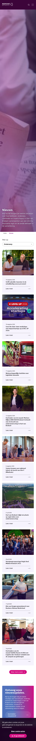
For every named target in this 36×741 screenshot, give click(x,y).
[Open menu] (33, 5)
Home (5, 233)
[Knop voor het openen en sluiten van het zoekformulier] (28, 5)
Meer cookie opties (18, 731)
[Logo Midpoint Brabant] (7, 5)
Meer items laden (17, 672)
